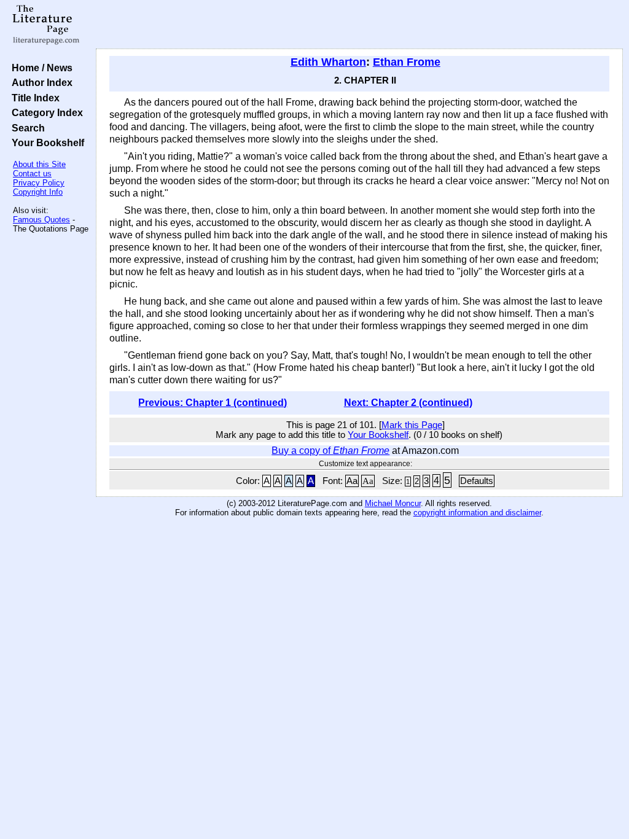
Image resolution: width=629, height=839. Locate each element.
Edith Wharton (328, 62)
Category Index (45, 112)
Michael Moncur (393, 503)
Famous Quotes (41, 219)
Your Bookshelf (45, 142)
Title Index (33, 97)
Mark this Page (411, 425)
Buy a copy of (330, 450)
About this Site (39, 164)
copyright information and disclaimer (477, 512)
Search (26, 127)
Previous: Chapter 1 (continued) (212, 402)
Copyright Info (38, 192)
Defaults (476, 481)
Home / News (39, 67)
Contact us (32, 173)
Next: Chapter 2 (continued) (408, 402)
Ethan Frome (406, 62)
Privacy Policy (38, 182)
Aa (351, 481)
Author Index (39, 82)
